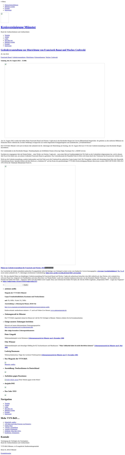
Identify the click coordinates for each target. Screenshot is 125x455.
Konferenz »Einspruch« (12, 433)
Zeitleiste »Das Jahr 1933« (13, 431)
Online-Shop (9, 426)
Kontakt (7, 8)
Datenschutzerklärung (11, 5)
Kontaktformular (6, 453)
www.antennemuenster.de (59, 310)
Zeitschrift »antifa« (10, 422)
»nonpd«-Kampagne (11, 429)
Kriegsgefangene (39, 57)
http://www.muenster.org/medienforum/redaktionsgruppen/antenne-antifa (27, 307)
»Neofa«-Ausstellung (11, 427)
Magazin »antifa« (10, 364)
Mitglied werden (10, 7)
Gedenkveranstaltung (18, 57)
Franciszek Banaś (6, 57)
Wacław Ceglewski (52, 57)
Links (6, 39)
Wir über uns (9, 40)
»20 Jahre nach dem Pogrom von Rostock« (18, 424)
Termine (7, 35)
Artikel (7, 37)
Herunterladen (49, 268)
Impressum (8, 10)
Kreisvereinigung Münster (18, 27)
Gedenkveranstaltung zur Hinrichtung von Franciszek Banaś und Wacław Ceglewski (43, 50)
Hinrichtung (30, 57)
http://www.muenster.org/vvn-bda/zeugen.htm (19, 327)
